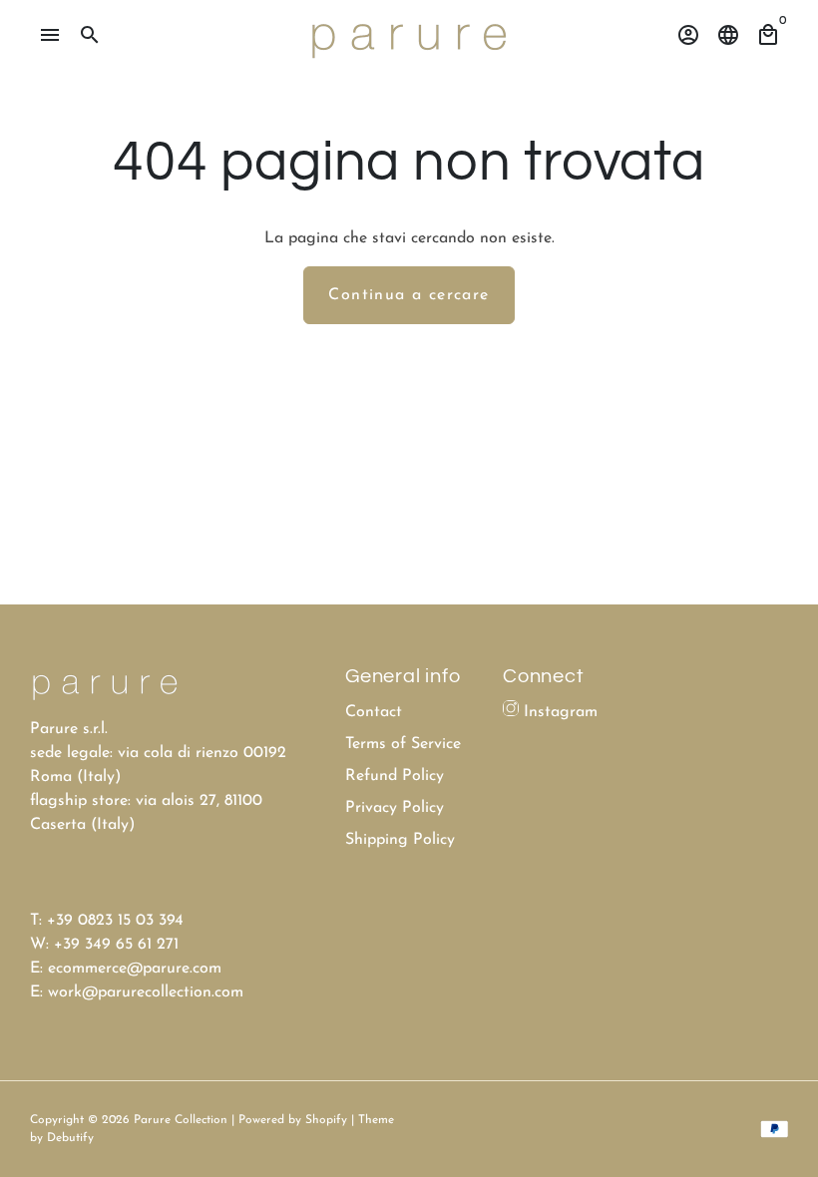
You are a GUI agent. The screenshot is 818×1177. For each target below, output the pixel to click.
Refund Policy (394, 776)
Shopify (326, 1120)
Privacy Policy (394, 808)
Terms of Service (403, 744)
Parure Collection (180, 1120)
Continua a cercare (408, 295)
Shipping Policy (400, 840)
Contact (373, 712)
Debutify (70, 1138)
